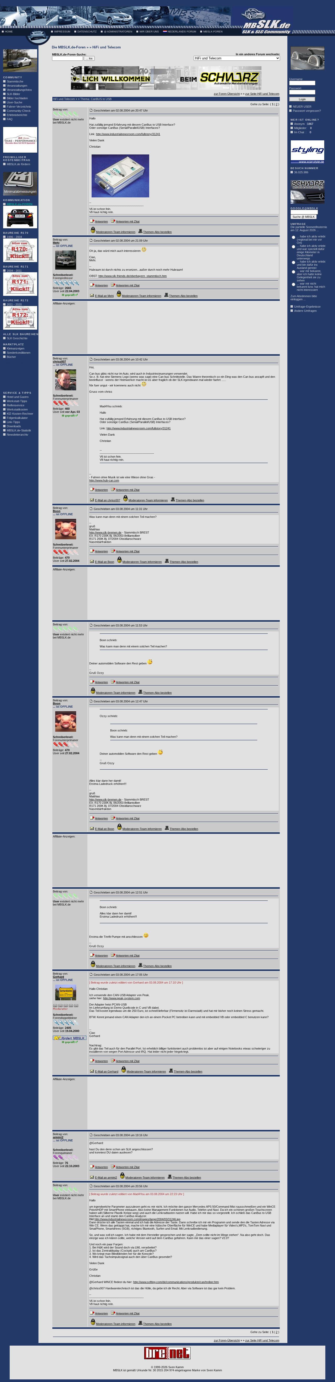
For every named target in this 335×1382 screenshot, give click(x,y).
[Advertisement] (19, 376)
